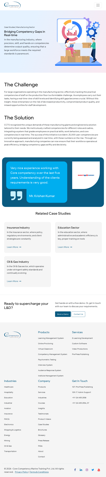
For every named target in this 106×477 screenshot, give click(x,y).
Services (41, 392)
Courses (41, 403)
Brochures (42, 430)
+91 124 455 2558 (79, 397)
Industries (42, 397)
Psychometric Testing (47, 359)
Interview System (45, 365)
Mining (7, 440)
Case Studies (43, 424)
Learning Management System (51, 338)
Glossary (41, 435)
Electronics (8, 424)
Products (42, 387)
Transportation (10, 451)
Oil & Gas (8, 446)
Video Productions (80, 349)
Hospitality (8, 392)
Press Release (43, 440)
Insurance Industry (18, 227)
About (40, 451)
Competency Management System (52, 354)
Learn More (13, 247)
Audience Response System (49, 370)
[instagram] (87, 470)
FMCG (6, 419)
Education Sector (68, 227)
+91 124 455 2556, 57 (80, 403)
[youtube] (99, 470)
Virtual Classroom (45, 349)
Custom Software (79, 343)
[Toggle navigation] (98, 5)
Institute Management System (50, 376)
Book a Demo (63, 314)
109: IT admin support (81, 392)
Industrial (8, 403)
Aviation (7, 408)
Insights (41, 408)
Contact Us (78, 314)
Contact (41, 457)
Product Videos (44, 419)
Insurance (8, 414)
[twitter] (93, 470)
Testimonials (43, 414)
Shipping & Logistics (12, 430)
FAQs (40, 446)
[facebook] (75, 470)
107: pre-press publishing (82, 387)
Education (8, 397)
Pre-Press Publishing (80, 354)
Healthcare (8, 387)
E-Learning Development (82, 338)
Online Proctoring (45, 343)
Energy (7, 435)
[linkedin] (81, 470)
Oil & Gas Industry (18, 261)
